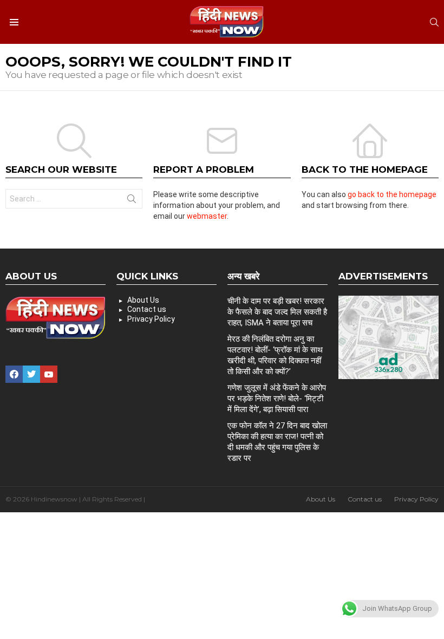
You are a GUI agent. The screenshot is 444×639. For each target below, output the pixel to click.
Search (131, 201)
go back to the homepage (392, 194)
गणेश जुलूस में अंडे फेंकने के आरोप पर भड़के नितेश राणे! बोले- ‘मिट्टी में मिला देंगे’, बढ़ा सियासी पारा (276, 398)
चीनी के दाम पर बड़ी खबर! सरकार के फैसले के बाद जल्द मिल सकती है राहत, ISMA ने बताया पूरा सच (277, 312)
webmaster (207, 216)
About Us (143, 300)
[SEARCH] (434, 22)
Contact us (146, 309)
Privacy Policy (151, 319)
